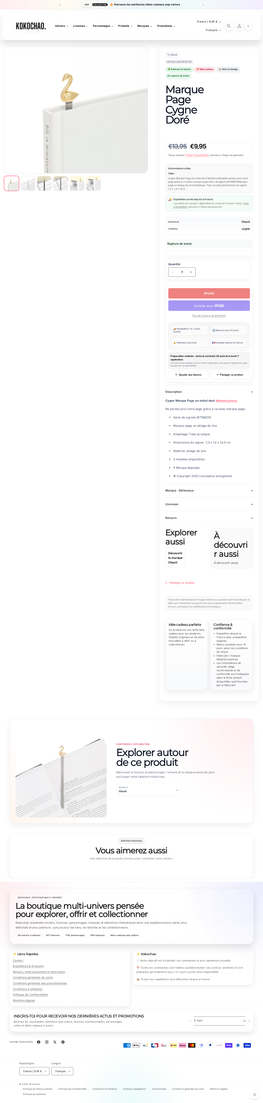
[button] (248, 26)
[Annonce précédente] (59, 4)
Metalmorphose (226, 400)
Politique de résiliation (34, 1094)
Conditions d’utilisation (105, 1089)
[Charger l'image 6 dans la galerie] (93, 183)
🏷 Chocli (172, 54)
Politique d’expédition (134, 1089)
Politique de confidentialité (30, 994)
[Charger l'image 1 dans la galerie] (11, 183)
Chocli (246, 221)
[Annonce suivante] (203, 4)
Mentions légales (24, 1000)
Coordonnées (159, 1089)
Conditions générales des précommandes (40, 983)
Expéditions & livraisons (28, 966)
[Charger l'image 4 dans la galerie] (60, 183)
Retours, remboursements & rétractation (39, 971)
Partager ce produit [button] (181, 582)
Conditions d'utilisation (28, 989)
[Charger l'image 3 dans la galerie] (44, 183)
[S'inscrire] (244, 1020)
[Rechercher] (228, 26)
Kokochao (34, 1084)
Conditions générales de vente (33, 977)
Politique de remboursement (37, 1089)
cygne (246, 228)
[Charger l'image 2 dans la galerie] (28, 183)
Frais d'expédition (197, 155)
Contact (18, 960)
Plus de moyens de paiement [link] (209, 315)
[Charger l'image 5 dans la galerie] (77, 183)
